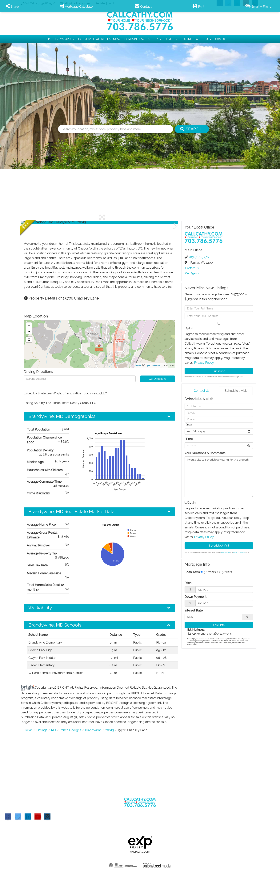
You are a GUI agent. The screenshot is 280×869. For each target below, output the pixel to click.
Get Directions (157, 378)
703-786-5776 (198, 257)
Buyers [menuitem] (170, 39)
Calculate (219, 625)
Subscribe (219, 371)
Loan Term (192, 572)
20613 (109, 730)
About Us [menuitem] (202, 39)
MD (53, 730)
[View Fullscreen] (29, 339)
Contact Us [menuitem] (223, 39)
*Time (189, 439)
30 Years (209, 572)
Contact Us (192, 268)
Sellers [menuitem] (153, 39)
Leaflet (138, 365)
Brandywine (93, 730)
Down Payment (195, 596)
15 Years (226, 572)
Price (188, 583)
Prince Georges (70, 730)
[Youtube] (37, 816)
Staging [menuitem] (186, 39)
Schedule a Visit (236, 391)
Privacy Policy (204, 362)
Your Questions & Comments (205, 453)
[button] (35, 222)
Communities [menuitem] (133, 39)
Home (28, 730)
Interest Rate (194, 610)
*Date (188, 425)
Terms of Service (239, 552)
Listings (41, 730)
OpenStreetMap (153, 365)
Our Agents (192, 273)
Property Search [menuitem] (60, 39)
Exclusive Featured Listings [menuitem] (98, 39)
